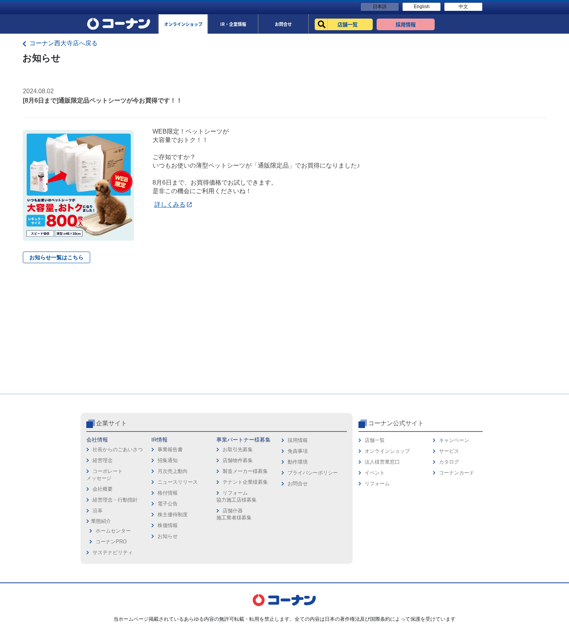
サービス (449, 451)
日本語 (380, 6)
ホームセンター (113, 531)
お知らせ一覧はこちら (56, 257)
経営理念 (103, 460)
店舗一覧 (375, 440)
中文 (463, 6)
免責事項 (298, 451)
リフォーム (377, 483)
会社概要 (103, 489)
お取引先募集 (238, 449)
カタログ (449, 462)
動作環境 (298, 462)
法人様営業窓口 (382, 462)
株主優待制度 (173, 514)
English (422, 6)
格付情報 (168, 493)
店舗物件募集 (238, 460)
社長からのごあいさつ (118, 449)
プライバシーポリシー (313, 473)
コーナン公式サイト (396, 423)
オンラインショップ (387, 451)
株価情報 (168, 525)
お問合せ (298, 483)
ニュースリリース (178, 482)
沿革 (98, 511)
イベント (375, 473)
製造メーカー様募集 (245, 471)
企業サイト (111, 423)
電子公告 (168, 504)
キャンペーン (454, 440)
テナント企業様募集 (245, 482)
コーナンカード (456, 473)
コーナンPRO (111, 542)
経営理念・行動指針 (115, 500)
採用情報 (298, 440)
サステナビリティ (113, 552)
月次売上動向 (173, 471)
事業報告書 (170, 449)
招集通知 (168, 460)
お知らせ (168, 536)
